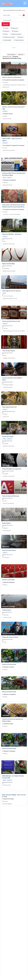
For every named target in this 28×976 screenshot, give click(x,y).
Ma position (21, 15)
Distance (20, 54)
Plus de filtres (11, 54)
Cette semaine (7, 20)
